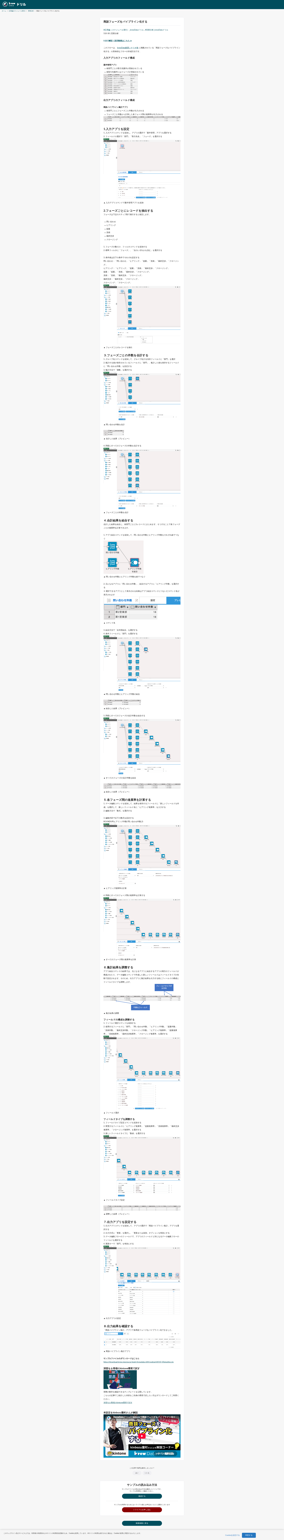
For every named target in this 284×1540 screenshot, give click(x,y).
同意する (248, 1535)
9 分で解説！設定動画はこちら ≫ (118, 41)
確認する (142, 1496)
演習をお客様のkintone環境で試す (118, 1403)
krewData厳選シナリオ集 (127, 48)
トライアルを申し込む (142, 1510)
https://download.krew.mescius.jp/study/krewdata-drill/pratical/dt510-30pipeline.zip (139, 1362)
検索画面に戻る (142, 1523)
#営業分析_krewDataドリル (156, 30)
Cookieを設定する (232, 1535)
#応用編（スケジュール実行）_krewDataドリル (124, 30)
